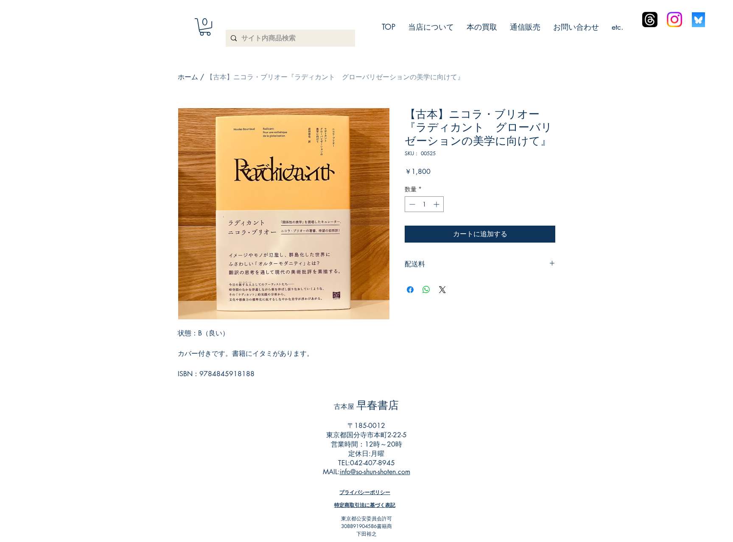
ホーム (188, 77)
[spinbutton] (424, 204)
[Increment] (437, 204)
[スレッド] (650, 19)
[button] (205, 27)
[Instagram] (674, 19)
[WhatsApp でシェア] (426, 290)
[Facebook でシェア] (410, 290)
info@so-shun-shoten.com (375, 471)
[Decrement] (411, 204)
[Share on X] (442, 290)
